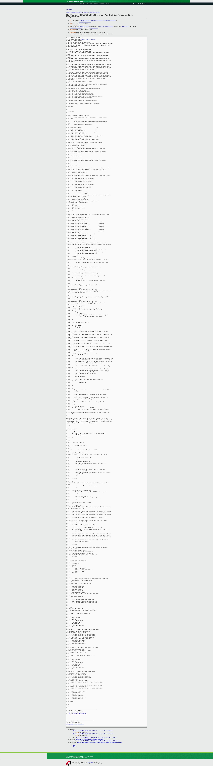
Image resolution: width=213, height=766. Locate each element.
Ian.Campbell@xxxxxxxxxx (76, 28)
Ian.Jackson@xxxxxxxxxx (83, 26)
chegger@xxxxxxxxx (85, 20)
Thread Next (85, 12)
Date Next (74, 12)
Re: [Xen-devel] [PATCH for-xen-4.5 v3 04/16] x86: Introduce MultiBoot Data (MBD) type (96, 737)
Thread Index (97, 12)
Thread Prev (79, 12)
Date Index (91, 12)
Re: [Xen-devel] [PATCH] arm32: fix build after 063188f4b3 (89, 739)
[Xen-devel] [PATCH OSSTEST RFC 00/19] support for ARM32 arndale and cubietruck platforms (99, 742)
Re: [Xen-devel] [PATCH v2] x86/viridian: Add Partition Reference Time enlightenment (93, 730)
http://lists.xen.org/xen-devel (77, 713)
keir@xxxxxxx (125, 26)
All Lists (70, 9)
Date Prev (69, 12)
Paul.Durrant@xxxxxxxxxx (85, 22)
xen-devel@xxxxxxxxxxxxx (97, 20)
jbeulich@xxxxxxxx (94, 28)
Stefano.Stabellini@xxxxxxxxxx (106, 26)
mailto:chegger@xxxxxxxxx (89, 39)
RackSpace (90, 762)
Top (67, 9)
